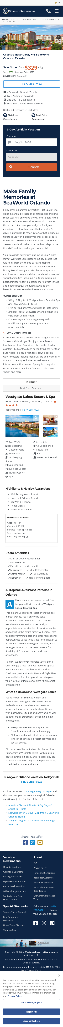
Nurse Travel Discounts (14, 925)
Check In (11, 136)
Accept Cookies (31, 1020)
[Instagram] (44, 923)
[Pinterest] (52, 923)
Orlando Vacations (12, 867)
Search (33, 167)
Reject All (31, 1011)
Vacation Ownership (43, 882)
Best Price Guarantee (43, 877)
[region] (31, 999)
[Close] (59, 975)
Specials (16, 19)
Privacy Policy (40, 868)
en (58, 2)
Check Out (12, 150)
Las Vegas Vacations (12, 876)
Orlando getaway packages (37, 791)
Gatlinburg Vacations (13, 871)
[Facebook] (35, 923)
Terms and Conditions (44, 873)
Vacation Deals (10, 930)
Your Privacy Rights (31, 1002)
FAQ (35, 863)
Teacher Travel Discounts (15, 912)
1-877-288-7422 (30, 409)
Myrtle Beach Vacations (14, 881)
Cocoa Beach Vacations (14, 886)
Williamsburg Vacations (14, 891)
